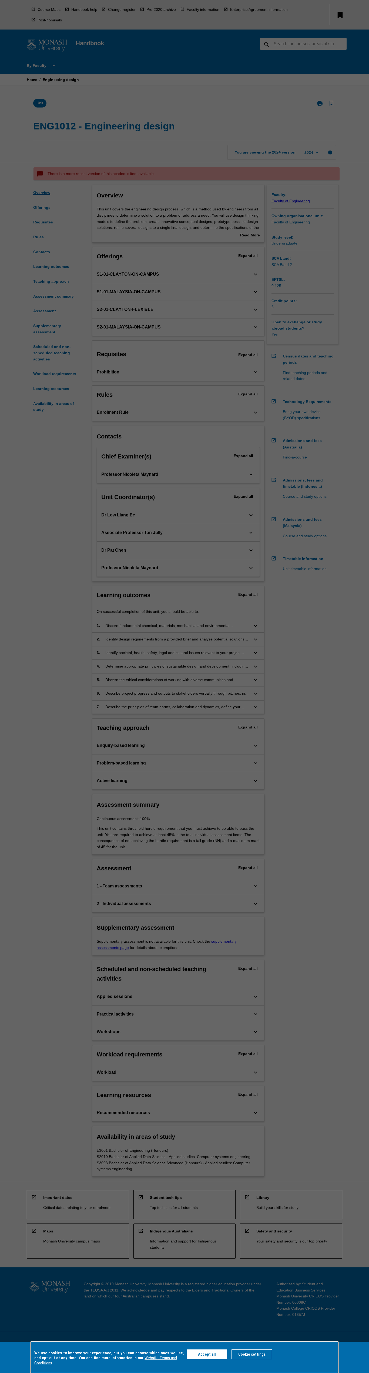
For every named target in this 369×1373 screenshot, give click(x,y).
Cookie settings (252, 1354)
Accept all (207, 1354)
